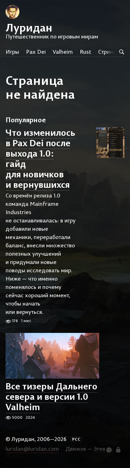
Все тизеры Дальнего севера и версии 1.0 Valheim (51, 397)
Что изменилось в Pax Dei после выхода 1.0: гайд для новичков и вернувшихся (40, 158)
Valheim (63, 51)
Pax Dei (36, 51)
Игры (12, 51)
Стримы (108, 51)
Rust (85, 51)
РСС (76, 439)
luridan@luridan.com (32, 448)
